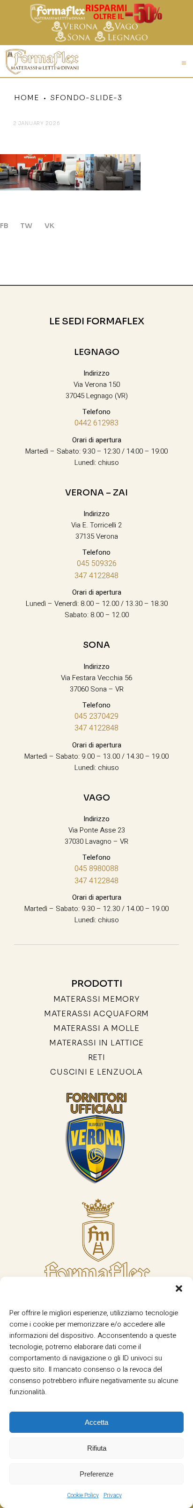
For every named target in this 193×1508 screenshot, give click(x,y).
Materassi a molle (96, 1028)
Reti (96, 1057)
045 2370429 (96, 716)
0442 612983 (96, 423)
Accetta (96, 1422)
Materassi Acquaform (96, 1014)
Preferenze (96, 1474)
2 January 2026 (36, 123)
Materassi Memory (96, 999)
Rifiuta (96, 1448)
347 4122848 (96, 575)
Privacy (113, 1495)
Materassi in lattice (96, 1043)
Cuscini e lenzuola (96, 1072)
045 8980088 (96, 868)
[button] (179, 1288)
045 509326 (97, 563)
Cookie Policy (83, 1495)
